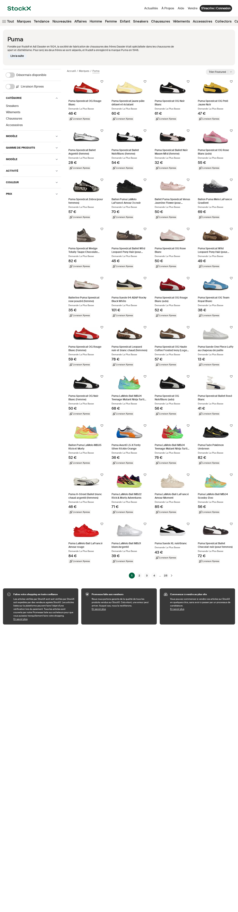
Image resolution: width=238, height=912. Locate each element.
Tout (10, 21)
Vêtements (181, 21)
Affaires (80, 21)
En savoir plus (44, 619)
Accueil (71, 71)
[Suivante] (171, 575)
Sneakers (140, 21)
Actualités (151, 8)
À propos (168, 9)
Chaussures (160, 21)
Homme (96, 21)
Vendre (192, 8)
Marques (24, 21)
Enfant (125, 21)
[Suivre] (102, 81)
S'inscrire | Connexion (216, 8)
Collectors (223, 21)
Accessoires (202, 21)
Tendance (41, 21)
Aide (181, 8)
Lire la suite (17, 56)
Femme (111, 21)
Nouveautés (61, 21)
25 (165, 575)
